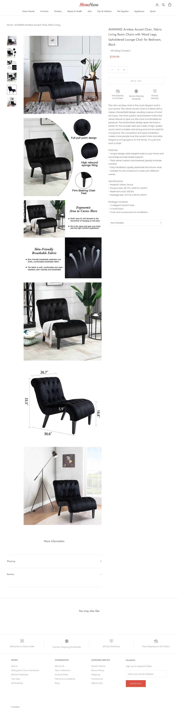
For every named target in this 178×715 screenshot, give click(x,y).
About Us (59, 666)
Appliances (139, 11)
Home (10, 24)
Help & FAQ (97, 683)
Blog (57, 683)
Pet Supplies (122, 11)
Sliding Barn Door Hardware (25, 670)
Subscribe (136, 683)
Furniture (44, 11)
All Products (17, 683)
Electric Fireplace (19, 674)
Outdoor (58, 11)
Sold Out (136, 81)
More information (117, 222)
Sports (153, 11)
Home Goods (28, 11)
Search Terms (98, 666)
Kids (90, 11)
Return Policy (97, 670)
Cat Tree (15, 678)
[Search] (163, 4)
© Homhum (15, 707)
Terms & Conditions (65, 678)
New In (14, 666)
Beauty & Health (75, 11)
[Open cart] (169, 4)
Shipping (11, 561)
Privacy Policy (61, 674)
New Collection (62, 670)
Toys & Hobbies (104, 11)
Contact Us (97, 678)
